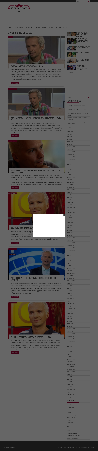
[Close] (64, 215)
